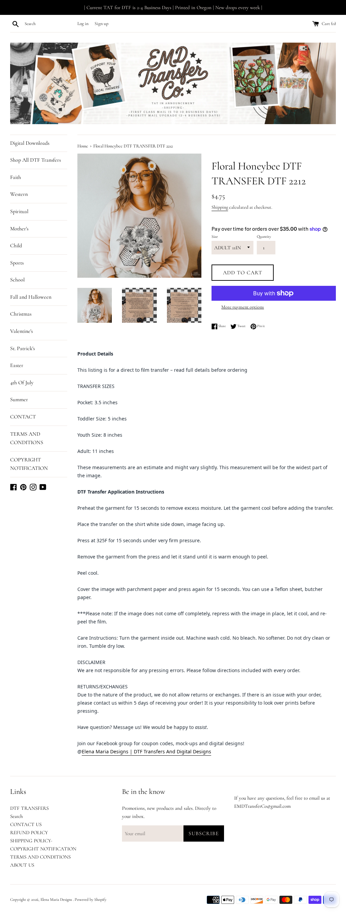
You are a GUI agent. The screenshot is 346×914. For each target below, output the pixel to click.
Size (215, 236)
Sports (17, 262)
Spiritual (19, 211)
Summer (19, 399)
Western (19, 194)
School (17, 279)
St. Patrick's (22, 348)
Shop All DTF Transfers (35, 160)
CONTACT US (26, 824)
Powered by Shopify (90, 899)
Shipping (220, 207)
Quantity (264, 236)
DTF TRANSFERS (29, 808)
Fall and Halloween (30, 297)
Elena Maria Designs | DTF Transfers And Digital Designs (146, 751)
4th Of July (21, 382)
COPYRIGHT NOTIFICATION (29, 464)
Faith (15, 177)
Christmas (20, 314)
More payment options (242, 307)
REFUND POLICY (29, 832)
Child (16, 245)
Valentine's (21, 331)
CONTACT (23, 416)
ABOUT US (22, 865)
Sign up (101, 23)
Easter (16, 365)
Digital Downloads (29, 143)
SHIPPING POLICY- (31, 841)
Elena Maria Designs (57, 899)
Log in (83, 23)
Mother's (19, 228)
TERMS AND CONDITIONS (26, 438)
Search (16, 816)
